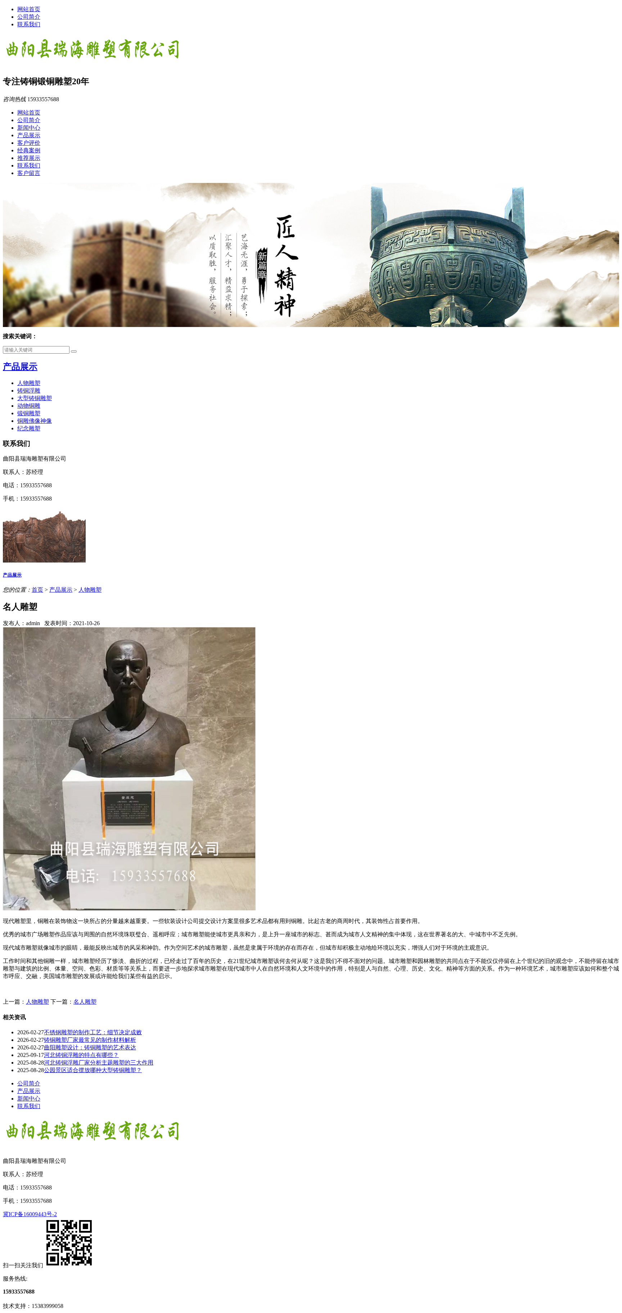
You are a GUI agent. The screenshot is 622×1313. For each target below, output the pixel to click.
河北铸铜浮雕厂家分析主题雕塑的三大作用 (98, 1062)
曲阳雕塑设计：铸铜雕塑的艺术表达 (90, 1047)
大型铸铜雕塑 (34, 398)
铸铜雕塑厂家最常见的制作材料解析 (90, 1040)
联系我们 (28, 24)
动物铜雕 (28, 406)
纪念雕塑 (28, 428)
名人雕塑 (84, 1002)
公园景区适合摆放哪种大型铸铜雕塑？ (93, 1070)
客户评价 (28, 143)
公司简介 (28, 17)
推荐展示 (28, 158)
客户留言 (28, 173)
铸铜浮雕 (28, 390)
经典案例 (28, 150)
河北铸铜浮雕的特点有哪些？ (81, 1055)
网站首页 (28, 9)
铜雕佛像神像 (34, 421)
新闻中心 (28, 128)
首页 (37, 590)
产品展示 (28, 135)
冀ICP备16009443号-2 (30, 1214)
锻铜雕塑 (28, 413)
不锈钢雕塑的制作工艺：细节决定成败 (93, 1032)
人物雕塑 (28, 383)
